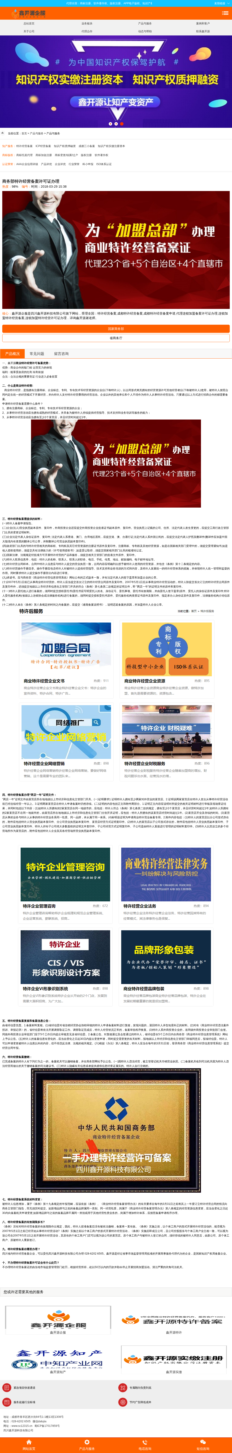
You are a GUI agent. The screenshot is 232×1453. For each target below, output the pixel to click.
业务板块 (87, 23)
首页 (24, 133)
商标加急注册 (44, 155)
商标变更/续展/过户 (66, 155)
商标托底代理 (24, 155)
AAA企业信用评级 (27, 164)
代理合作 (87, 31)
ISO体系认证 (104, 164)
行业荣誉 (74, 164)
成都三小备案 (87, 146)
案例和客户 (203, 23)
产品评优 (46, 164)
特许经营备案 (24, 146)
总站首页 (29, 23)
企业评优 (60, 164)
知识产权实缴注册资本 (111, 146)
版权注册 (86, 155)
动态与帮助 (145, 31)
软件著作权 (101, 155)
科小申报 (87, 164)
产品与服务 (145, 23)
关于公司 (29, 31)
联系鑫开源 (203, 31)
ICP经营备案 (43, 146)
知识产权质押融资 (65, 146)
